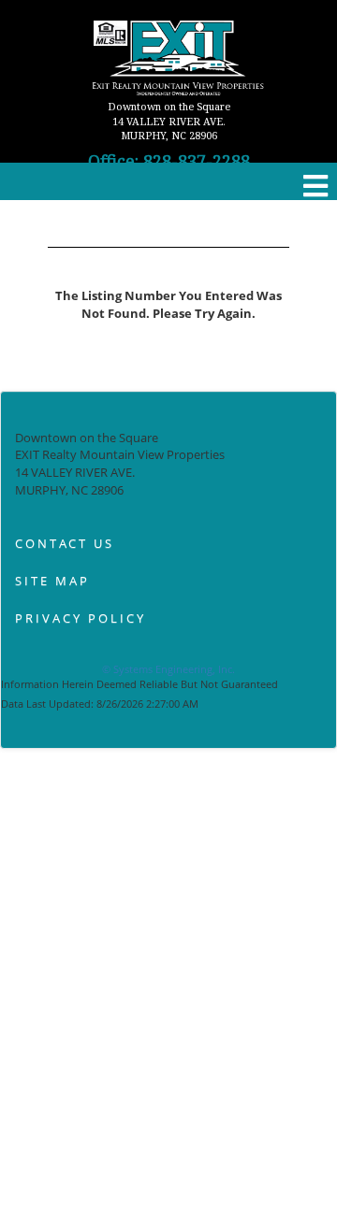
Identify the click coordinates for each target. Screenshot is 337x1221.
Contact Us (64, 543)
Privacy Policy (80, 618)
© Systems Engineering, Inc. (168, 669)
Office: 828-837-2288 (169, 161)
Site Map (52, 580)
